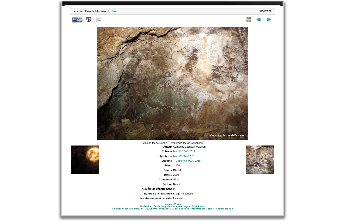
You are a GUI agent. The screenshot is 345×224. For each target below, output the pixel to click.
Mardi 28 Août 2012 (184, 151)
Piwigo (178, 204)
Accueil (78, 11)
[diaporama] (88, 19)
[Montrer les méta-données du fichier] (98, 19)
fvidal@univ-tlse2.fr (132, 209)
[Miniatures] (249, 19)
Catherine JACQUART (189, 160)
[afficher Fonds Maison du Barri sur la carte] (108, 19)
